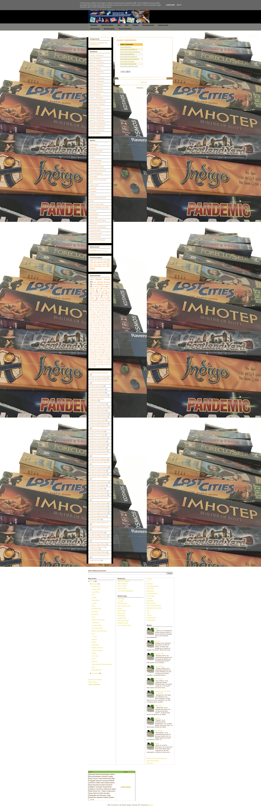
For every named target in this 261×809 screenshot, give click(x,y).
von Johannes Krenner (98, 329)
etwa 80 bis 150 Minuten (98, 123)
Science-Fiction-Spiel (96, 204)
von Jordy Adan (104, 331)
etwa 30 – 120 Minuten (97, 78)
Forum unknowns (125, 29)
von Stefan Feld (98, 352)
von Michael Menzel (100, 341)
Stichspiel (93, 211)
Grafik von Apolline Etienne (98, 423)
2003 (104, 260)
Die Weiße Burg (96, 609)
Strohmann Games (122, 623)
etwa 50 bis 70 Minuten (97, 104)
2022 (108, 266)
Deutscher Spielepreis (123, 581)
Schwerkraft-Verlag (123, 620)
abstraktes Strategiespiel (98, 227)
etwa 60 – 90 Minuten (97, 114)
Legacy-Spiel (94, 185)
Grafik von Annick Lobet (97, 420)
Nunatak (94, 603)
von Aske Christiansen (98, 309)
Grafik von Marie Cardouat (98, 503)
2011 (108, 262)
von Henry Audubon (95, 322)
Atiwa (93, 617)
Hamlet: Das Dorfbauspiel (99, 631)
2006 (91, 262)
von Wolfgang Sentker (95, 364)
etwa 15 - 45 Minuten (97, 65)
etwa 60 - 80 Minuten (97, 55)
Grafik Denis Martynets (97, 389)
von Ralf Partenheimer (102, 346)
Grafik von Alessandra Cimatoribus (97, 400)
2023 (119, 25)
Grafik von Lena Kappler (98, 485)
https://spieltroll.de (125, 47)
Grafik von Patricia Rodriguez (99, 527)
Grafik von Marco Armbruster (99, 498)
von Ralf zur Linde (94, 347)
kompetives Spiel (95, 230)
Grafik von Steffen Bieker (98, 552)
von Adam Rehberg (100, 305)
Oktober (94, 584)
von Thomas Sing (94, 359)
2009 (101, 262)
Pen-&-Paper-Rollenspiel (98, 198)
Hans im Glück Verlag (123, 606)
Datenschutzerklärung (153, 761)
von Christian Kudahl (101, 314)
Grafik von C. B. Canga (97, 435)
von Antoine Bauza (105, 302)
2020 (100, 266)
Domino (92, 157)
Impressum (150, 763)
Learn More (170, 5)
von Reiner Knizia (100, 279)
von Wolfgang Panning (102, 362)
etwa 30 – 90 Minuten (97, 81)
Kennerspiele (95, 29)
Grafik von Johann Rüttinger (99, 477)
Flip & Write (150, 588)
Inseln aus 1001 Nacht (98, 620)
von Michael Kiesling (101, 282)
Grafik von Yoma (95, 560)
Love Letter (95, 656)
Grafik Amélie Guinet (96, 386)
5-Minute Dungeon (97, 650)
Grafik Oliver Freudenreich (98, 396)
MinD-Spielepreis (122, 584)
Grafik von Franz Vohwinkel (99, 467)
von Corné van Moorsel (96, 319)
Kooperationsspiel (152, 593)
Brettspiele (150, 584)
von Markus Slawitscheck (103, 337)
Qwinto (94, 653)
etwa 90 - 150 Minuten (97, 130)
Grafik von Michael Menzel (98, 506)
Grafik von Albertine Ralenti (98, 407)
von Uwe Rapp (104, 359)
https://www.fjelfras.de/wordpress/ (130, 51)
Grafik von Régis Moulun (98, 544)
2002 (101, 260)
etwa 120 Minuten (95, 59)
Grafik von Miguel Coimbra (98, 513)
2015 (99, 264)
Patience (93, 194)
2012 (91, 264)
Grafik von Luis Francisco (98, 492)
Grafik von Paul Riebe (97, 532)
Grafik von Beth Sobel (97, 431)
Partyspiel (93, 191)
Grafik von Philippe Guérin (98, 536)
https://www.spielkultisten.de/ (129, 66)
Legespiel (93, 188)
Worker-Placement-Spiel (98, 220)
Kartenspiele (150, 591)
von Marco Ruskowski (95, 336)
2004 (108, 260)
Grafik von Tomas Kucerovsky (99, 555)
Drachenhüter (96, 600)
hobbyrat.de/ (126, 787)
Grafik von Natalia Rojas (98, 516)
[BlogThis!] (124, 72)
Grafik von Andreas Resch (98, 417)
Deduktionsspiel (95, 154)
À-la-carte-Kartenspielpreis (125, 591)
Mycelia (94, 642)
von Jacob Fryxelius (97, 325)
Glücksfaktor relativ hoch (98, 170)
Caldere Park (95, 622)
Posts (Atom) (147, 88)
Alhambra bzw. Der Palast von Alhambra (162, 692)
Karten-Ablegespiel (96, 173)
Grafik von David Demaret (98, 451)
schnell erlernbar (95, 236)
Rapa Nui (94, 661)
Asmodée (120, 601)
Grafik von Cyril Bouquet (98, 448)
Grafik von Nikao (95, 519)
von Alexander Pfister (104, 307)
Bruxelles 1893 (96, 586)
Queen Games (121, 613)
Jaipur (93, 667)
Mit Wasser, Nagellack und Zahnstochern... (98, 43)
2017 (108, 264)
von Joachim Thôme (104, 327)
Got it (179, 5)
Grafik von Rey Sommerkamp (99, 539)
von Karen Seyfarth (95, 332)
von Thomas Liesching (102, 357)
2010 (105, 262)
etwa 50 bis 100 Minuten (98, 101)
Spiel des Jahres (107, 25)
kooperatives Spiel (96, 233)
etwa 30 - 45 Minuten (97, 71)
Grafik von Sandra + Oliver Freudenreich (98, 548)
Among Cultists (96, 589)
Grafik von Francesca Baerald (99, 462)
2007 (94, 262)
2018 (91, 266)
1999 (91, 260)
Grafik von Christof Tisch (98, 441)
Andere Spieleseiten (94, 684)
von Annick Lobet (94, 302)
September (95, 673)
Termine (135, 25)
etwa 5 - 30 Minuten (96, 97)
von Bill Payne (104, 310)
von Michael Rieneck (104, 342)
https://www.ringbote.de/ (127, 61)
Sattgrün (94, 639)
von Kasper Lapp (96, 304)
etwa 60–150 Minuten (97, 117)
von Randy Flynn (105, 347)
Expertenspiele (109, 29)
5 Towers (94, 636)
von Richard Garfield (97, 349)
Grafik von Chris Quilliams (98, 438)
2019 (95, 266)
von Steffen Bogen (101, 354)
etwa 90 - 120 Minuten (97, 127)
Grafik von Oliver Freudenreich (100, 381)
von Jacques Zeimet (98, 293)
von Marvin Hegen (96, 339)
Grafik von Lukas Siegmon (98, 495)
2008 (98, 262)
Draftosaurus (95, 645)
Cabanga (94, 597)
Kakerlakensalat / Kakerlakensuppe (102, 664)
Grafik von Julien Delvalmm (99, 482)
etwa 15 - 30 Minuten (97, 62)
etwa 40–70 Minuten (96, 88)
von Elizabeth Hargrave (101, 320)
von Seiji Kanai (99, 351)
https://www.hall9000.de (127, 54)
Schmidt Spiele (121, 618)
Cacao (93, 659)
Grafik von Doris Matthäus (98, 459)
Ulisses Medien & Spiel (124, 625)
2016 (103, 264)
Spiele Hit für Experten (95, 679)
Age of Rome (96, 592)
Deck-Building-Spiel (96, 150)
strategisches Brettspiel (97, 240)
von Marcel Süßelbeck (102, 334)
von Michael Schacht (97, 344)
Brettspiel (93, 147)
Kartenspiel (93, 176)
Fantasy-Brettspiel (96, 160)
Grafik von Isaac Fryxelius (98, 474)
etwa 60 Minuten (95, 107)
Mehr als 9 (105, 250)
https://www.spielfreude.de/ (128, 63)
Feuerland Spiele (122, 603)
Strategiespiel (94, 214)
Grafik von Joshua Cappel (98, 378)
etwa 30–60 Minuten (96, 84)
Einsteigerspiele (148, 25)
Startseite (94, 25)
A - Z (148, 581)
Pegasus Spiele (121, 611)
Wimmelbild (93, 217)
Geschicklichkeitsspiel (97, 167)
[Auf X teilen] (125, 72)
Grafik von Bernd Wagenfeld (99, 426)
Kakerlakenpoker (97, 670)
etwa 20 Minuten (95, 68)
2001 (98, 260)
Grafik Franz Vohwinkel (97, 392)
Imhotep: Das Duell (97, 648)
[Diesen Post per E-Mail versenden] (122, 72)
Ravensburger (121, 616)
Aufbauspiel (93, 144)
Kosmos (119, 608)
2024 (126, 25)
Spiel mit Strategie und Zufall (99, 207)
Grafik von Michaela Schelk (98, 510)
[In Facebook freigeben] (127, 72)
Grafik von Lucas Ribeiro (98, 404)
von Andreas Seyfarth (99, 286)
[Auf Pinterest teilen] (129, 72)
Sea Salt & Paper (97, 625)
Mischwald (95, 614)
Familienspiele (163, 25)
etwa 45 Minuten (95, 94)
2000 (95, 260)
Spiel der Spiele (122, 586)
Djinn (93, 606)
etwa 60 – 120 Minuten (97, 110)
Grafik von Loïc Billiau (97, 488)
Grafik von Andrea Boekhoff (99, 413)
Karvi (93, 595)
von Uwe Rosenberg (95, 361)
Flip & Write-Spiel (95, 163)
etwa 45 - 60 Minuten (97, 91)
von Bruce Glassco (95, 312)
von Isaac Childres (105, 324)
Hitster (157, 743)
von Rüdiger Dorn (102, 300)
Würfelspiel (93, 223)
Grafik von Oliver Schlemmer (99, 522)
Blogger (150, 805)
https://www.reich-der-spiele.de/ (129, 59)
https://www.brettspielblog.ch (128, 49)
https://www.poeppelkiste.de (128, 56)
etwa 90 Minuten (95, 133)
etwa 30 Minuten (95, 75)
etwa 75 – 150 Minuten (97, 120)
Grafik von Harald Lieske (98, 470)
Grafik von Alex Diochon (97, 410)
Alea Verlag (120, 599)
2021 (104, 266)
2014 (95, 264)
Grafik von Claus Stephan (98, 444)
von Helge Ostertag (104, 292)
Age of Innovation (97, 628)
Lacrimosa (95, 611)
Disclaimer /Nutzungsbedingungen (156, 758)
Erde (93, 634)
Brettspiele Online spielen (154, 608)
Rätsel (92, 201)
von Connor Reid (103, 317)
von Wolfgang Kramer (101, 284)
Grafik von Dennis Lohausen (99, 373)
